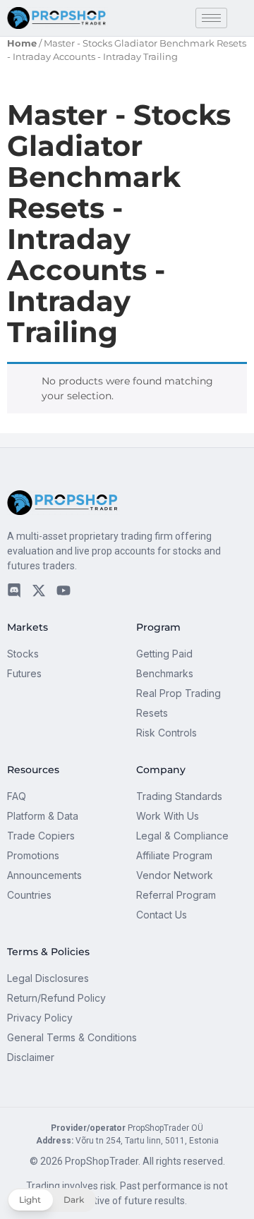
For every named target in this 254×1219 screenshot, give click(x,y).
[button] (51, 1200)
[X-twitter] (39, 590)
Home (22, 43)
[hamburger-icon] (211, 18)
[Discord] (14, 590)
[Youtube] (63, 590)
